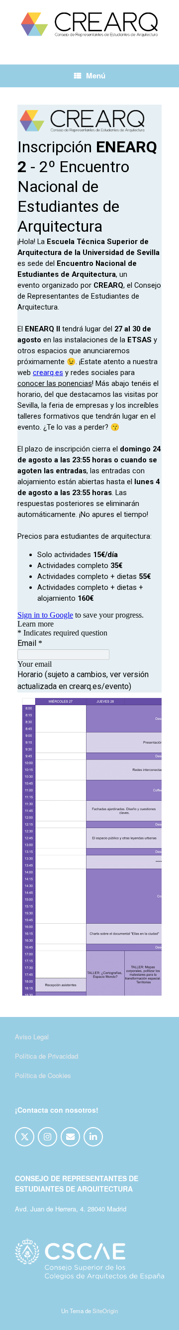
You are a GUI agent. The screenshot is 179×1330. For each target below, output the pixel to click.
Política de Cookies (43, 1075)
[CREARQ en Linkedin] (93, 1137)
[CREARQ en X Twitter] (24, 1137)
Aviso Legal (32, 1036)
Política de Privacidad (46, 1056)
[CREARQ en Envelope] (70, 1137)
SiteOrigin (105, 1311)
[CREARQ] (89, 25)
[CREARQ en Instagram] (47, 1137)
